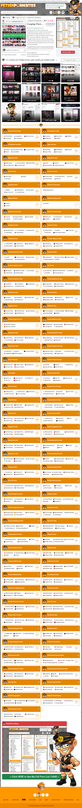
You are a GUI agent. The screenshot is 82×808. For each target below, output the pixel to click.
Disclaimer (23, 54)
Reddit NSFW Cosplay (31, 120)
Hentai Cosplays (30, 100)
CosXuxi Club (70, 100)
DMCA (46, 799)
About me (5, 799)
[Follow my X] (43, 795)
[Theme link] (67, 12)
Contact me (15, 799)
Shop (63, 12)
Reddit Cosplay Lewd (50, 120)
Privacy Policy (56, 799)
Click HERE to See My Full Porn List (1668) (34, 776)
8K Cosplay (69, 80)
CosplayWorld (11, 80)
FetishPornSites (12, 724)
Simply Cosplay (50, 100)
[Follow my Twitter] (59, 12)
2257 (40, 799)
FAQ (78, 799)
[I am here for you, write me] (51, 12)
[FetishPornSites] (34, 749)
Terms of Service (69, 799)
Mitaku (50, 80)
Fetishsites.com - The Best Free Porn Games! (44, 805)
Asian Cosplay (11, 120)
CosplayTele (11, 100)
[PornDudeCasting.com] (55, 12)
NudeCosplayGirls (30, 80)
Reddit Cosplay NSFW (70, 120)
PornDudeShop (60, 6)
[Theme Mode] (47, 795)
